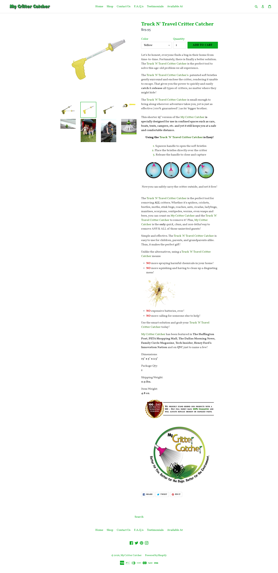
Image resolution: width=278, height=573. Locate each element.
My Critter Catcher (131, 555)
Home (99, 6)
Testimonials (155, 6)
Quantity (179, 39)
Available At (175, 6)
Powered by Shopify (156, 555)
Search (139, 517)
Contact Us (123, 6)
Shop (110, 6)
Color (144, 39)
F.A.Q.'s (138, 6)
